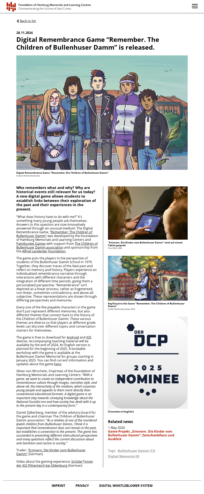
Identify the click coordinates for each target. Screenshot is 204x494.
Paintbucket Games (31, 243)
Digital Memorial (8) (123, 456)
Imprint (59, 485)
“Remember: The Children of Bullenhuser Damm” (54, 234)
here (57, 364)
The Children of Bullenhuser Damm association (57, 245)
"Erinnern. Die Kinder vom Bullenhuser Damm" (51, 452)
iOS (88, 337)
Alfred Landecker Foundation (44, 251)
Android (73, 337)
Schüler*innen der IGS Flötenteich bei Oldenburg (54, 463)
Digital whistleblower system (126, 485)
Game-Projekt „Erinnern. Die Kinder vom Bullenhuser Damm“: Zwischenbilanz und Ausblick (141, 435)
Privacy (83, 485)
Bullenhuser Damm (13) (136, 451)
